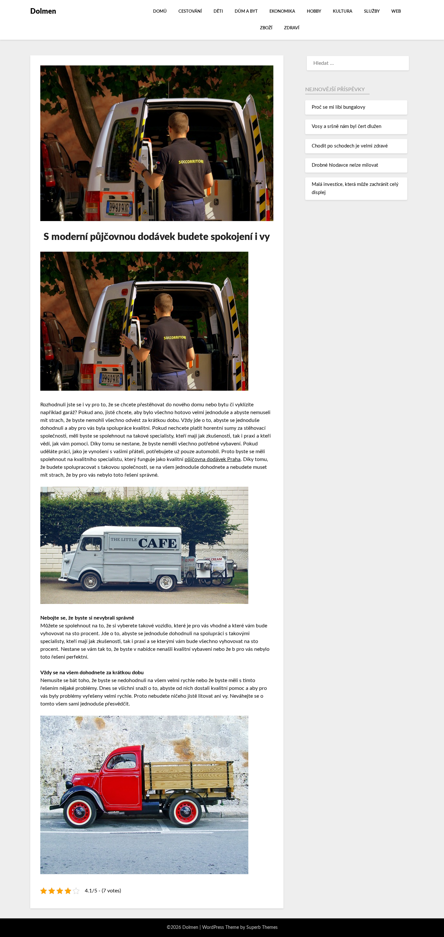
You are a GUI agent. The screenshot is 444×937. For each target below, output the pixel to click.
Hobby (314, 11)
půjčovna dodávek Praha (213, 459)
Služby (372, 11)
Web (396, 11)
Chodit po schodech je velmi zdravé (350, 146)
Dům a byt (246, 11)
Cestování (190, 11)
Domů (160, 11)
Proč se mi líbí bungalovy (338, 107)
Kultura (342, 11)
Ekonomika (282, 11)
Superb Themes (262, 927)
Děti (218, 11)
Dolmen (43, 11)
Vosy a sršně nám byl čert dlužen (346, 126)
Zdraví (291, 28)
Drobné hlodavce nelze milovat (345, 165)
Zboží (266, 28)
